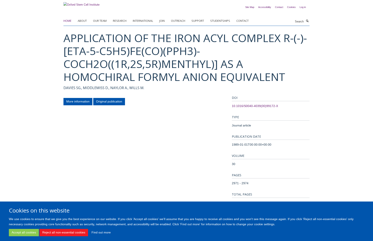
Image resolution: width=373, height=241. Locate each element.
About (82, 21)
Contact (279, 7)
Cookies (291, 7)
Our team (100, 21)
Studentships (220, 21)
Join (162, 21)
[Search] (307, 21)
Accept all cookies (24, 232)
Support (197, 21)
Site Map (249, 7)
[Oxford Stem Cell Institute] (81, 3)
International (143, 21)
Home (67, 21)
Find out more (101, 232)
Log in (303, 7)
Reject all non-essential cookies (63, 232)
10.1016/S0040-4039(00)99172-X (255, 106)
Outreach (178, 21)
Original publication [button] (109, 101)
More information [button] (78, 101)
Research (119, 21)
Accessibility (264, 7)
